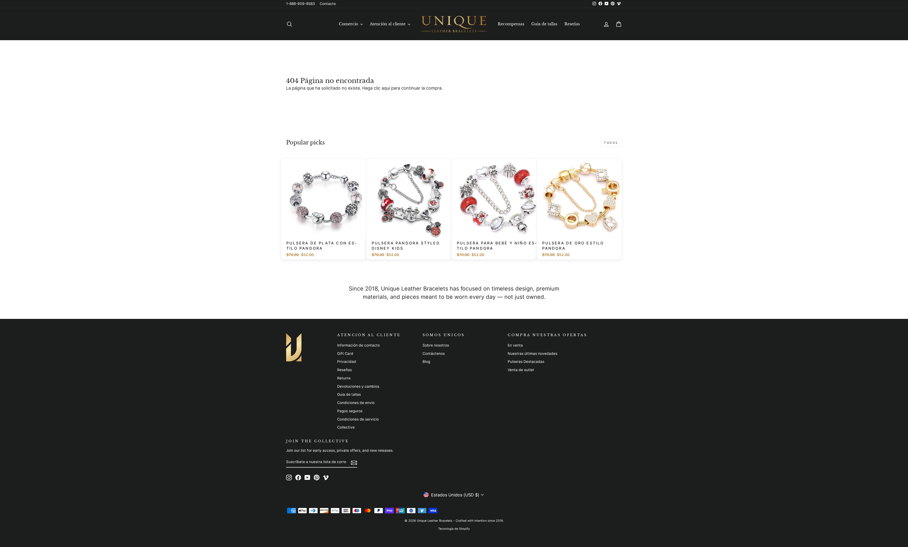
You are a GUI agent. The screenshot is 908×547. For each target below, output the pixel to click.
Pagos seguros (349, 411)
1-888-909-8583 (300, 3)
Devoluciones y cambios (358, 386)
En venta (515, 345)
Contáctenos (434, 353)
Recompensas (511, 24)
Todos (611, 142)
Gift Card (345, 353)
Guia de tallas (544, 24)
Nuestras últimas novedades (532, 353)
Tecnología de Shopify (454, 528)
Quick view (326, 232)
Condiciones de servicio (358, 419)
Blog (426, 361)
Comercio (349, 24)
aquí (386, 88)
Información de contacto (358, 345)
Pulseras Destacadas (526, 361)
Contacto (328, 3)
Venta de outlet (521, 370)
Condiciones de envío (356, 402)
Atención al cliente (388, 24)
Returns (344, 378)
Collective (346, 427)
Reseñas (572, 24)
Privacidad (346, 361)
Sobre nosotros (436, 345)
